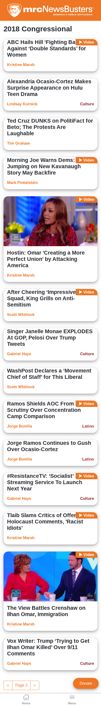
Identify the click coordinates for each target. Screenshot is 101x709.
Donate (86, 683)
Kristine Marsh (21, 64)
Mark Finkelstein (22, 182)
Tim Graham (18, 143)
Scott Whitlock (21, 314)
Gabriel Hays (19, 354)
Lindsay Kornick (22, 104)
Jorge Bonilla (19, 426)
